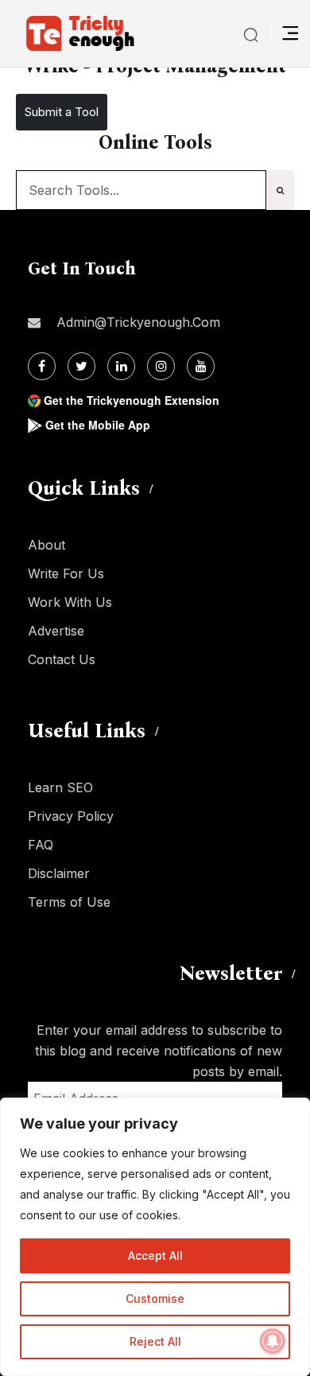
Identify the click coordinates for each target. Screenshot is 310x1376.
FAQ (40, 845)
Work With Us (70, 602)
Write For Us (66, 573)
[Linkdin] (121, 366)
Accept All (155, 1255)
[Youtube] (201, 366)
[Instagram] (161, 366)
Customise (155, 1298)
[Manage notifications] (272, 1341)
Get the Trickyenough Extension (131, 400)
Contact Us (61, 659)
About (46, 545)
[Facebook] (42, 366)
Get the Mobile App (97, 425)
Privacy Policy (71, 816)
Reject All (155, 1341)
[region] (155, 1237)
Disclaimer (59, 873)
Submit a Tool (62, 111)
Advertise (56, 631)
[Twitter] (81, 366)
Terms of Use (69, 902)
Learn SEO (60, 787)
